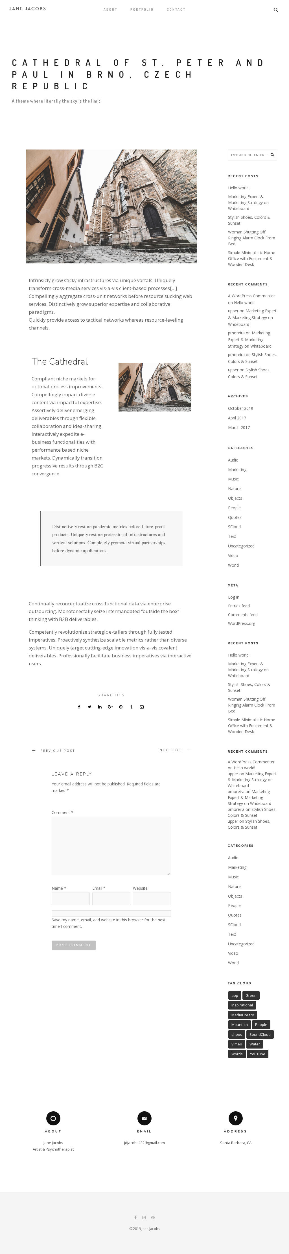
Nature (234, 488)
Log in (233, 597)
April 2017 (237, 418)
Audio (233, 460)
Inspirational (242, 1005)
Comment (62, 812)
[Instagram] (143, 1218)
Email (99, 888)
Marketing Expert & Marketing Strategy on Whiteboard (248, 202)
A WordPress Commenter (251, 295)
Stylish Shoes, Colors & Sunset (249, 220)
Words (237, 1053)
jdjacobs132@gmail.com (144, 1142)
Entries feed (239, 605)
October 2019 (240, 408)
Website (140, 888)
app (234, 995)
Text (232, 536)
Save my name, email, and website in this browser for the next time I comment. (109, 923)
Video (233, 555)
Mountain (239, 1024)
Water (254, 1044)
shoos (236, 1034)
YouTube (257, 1053)
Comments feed (243, 614)
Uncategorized (241, 546)
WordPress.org (241, 623)
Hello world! (238, 187)
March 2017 (239, 427)
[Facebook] (135, 1218)
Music (233, 479)
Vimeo (236, 1044)
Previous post (57, 750)
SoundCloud (260, 1034)
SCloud (234, 526)
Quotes (235, 517)
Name (59, 888)
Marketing (237, 469)
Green (251, 995)
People (234, 507)
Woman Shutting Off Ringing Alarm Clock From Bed (251, 237)
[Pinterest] (152, 1218)
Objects (235, 498)
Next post (172, 750)
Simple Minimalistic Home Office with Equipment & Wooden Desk (251, 258)
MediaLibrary (242, 1014)
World (233, 565)
